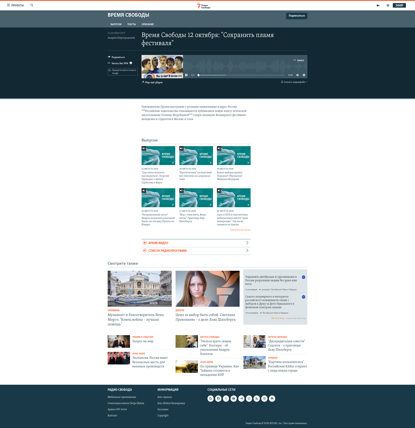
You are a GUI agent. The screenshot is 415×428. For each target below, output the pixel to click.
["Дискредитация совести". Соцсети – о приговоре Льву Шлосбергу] (254, 341)
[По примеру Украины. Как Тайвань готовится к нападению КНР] (187, 366)
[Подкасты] (264, 399)
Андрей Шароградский (121, 38)
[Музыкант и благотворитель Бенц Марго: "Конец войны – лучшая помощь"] (140, 289)
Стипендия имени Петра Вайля (126, 403)
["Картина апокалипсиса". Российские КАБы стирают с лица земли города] (254, 362)
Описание (148, 24)
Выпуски (116, 24)
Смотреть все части (240, 230)
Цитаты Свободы (209, 337)
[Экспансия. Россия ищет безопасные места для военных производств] (119, 358)
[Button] (116, 58)
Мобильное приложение (122, 397)
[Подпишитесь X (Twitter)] (226, 399)
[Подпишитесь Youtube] (234, 399)
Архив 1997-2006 (117, 409)
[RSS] (257, 399)
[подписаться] (272, 399)
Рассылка (163, 409)
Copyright (163, 416)
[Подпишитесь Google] (211, 399)
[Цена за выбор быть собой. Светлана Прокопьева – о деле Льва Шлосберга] (208, 289)
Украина (113, 310)
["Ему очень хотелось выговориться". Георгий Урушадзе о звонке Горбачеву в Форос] (158, 155)
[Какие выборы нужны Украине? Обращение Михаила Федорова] (234, 155)
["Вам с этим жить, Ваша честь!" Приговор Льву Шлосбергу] (196, 197)
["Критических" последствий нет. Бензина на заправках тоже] (196, 155)
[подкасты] (388, 5)
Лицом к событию (142, 337)
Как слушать (165, 397)
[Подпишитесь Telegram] (241, 399)
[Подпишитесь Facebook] (218, 399)
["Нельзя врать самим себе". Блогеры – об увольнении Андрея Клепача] (187, 341)
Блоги (180, 310)
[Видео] (378, 5)
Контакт (112, 416)
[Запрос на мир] (119, 341)
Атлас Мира (138, 354)
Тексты (131, 24)
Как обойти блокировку (171, 403)
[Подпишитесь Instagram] (249, 399)
